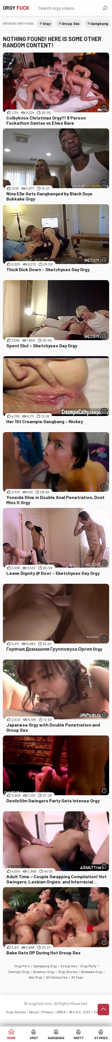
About (33, 1012)
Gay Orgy (36, 977)
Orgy (16, 8)
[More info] (104, 107)
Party (79, 1038)
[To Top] (103, 1009)
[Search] (105, 8)
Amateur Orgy (44, 972)
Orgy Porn (22, 966)
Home (11, 1038)
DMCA (61, 1012)
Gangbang (56, 1038)
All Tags (77, 977)
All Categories (57, 977)
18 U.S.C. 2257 (79, 1012)
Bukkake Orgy (92, 972)
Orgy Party (88, 966)
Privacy (47, 1012)
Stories (101, 1038)
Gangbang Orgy (45, 966)
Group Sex (71, 23)
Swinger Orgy (19, 972)
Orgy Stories (68, 972)
